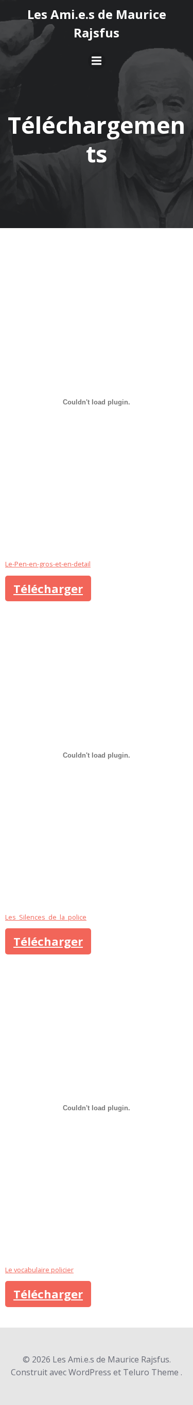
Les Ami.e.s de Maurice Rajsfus (96, 23)
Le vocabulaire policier (39, 1269)
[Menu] (97, 61)
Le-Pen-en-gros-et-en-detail (48, 563)
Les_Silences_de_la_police (45, 917)
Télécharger (48, 588)
